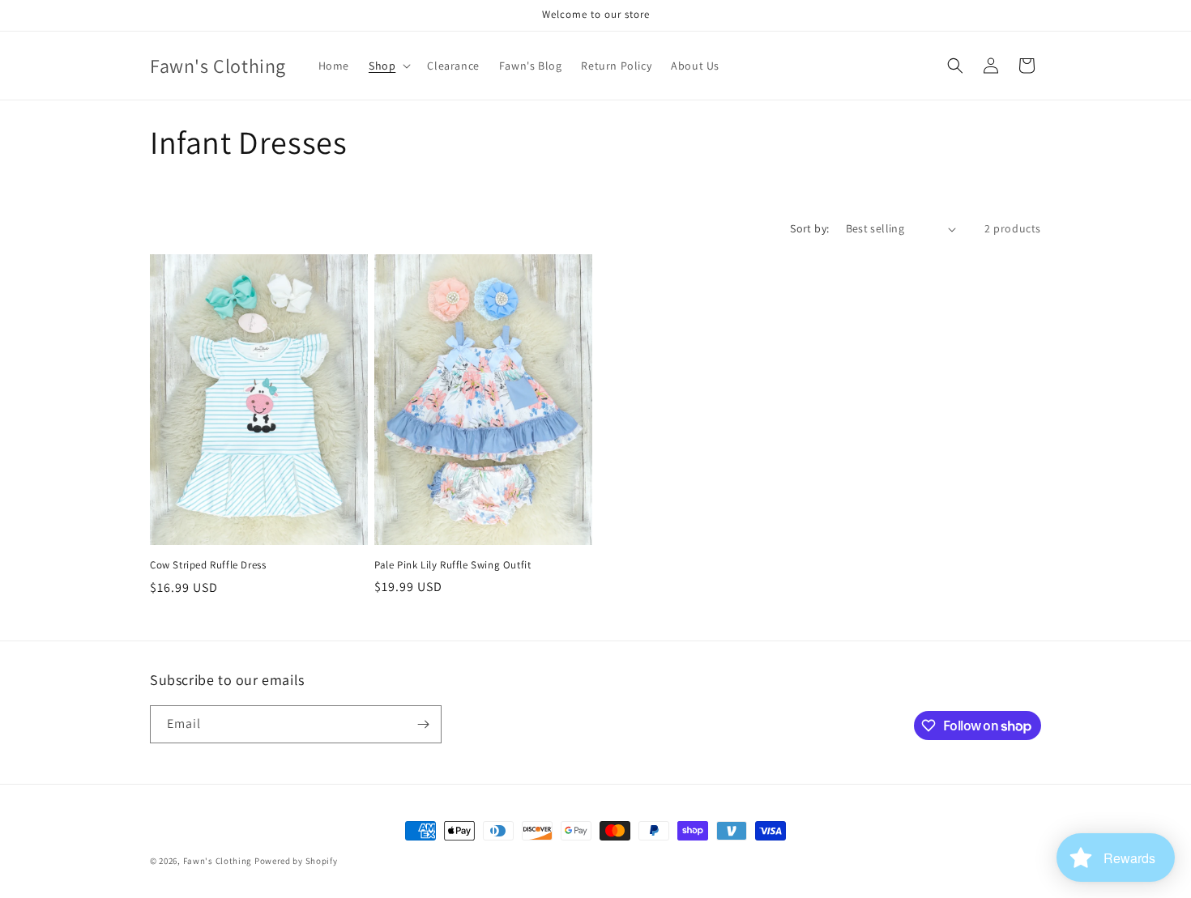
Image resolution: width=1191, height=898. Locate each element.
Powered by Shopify (296, 860)
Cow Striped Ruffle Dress (208, 565)
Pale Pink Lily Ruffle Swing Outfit (452, 565)
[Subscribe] (423, 724)
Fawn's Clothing (218, 860)
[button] (388, 66)
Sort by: (809, 228)
